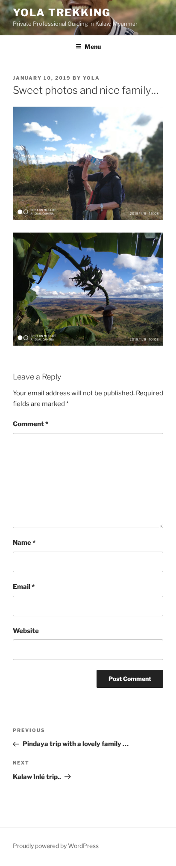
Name (24, 542)
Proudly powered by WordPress (56, 845)
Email (24, 587)
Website (26, 631)
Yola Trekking (62, 12)
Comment (30, 424)
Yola (91, 78)
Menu (93, 46)
